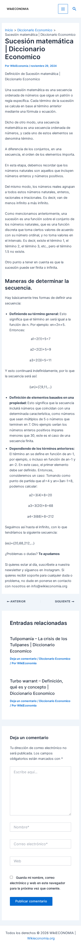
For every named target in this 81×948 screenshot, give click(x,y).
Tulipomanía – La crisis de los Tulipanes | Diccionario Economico (38, 644)
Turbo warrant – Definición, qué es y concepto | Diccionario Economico (36, 687)
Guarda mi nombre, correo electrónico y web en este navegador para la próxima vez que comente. (37, 883)
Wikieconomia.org (41, 938)
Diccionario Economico (54, 658)
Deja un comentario (23, 658)
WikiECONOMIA (18, 9)
